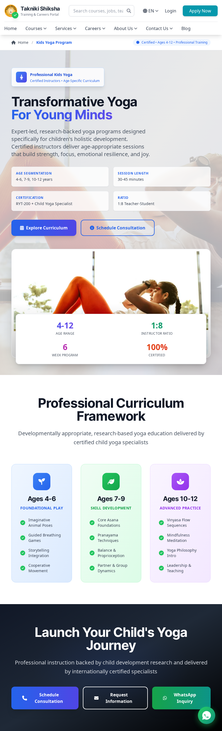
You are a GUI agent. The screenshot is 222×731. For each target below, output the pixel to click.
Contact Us (157, 28)
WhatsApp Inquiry (185, 698)
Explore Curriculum (47, 228)
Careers (93, 28)
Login (170, 11)
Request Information (119, 698)
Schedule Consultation (120, 228)
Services (63, 28)
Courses (33, 28)
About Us (123, 28)
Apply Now (200, 11)
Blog (186, 28)
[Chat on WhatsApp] (206, 714)
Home (10, 28)
